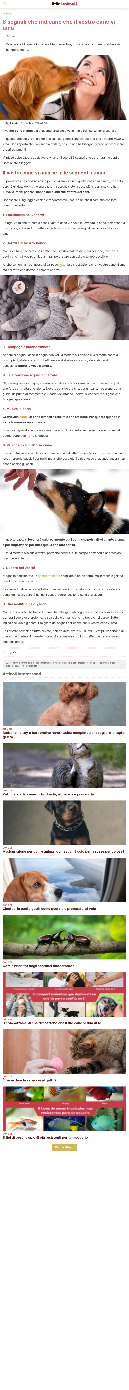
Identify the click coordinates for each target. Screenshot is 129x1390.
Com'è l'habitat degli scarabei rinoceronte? (38, 966)
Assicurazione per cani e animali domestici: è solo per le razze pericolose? (63, 851)
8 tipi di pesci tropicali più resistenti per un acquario (45, 1137)
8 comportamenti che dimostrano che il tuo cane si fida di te (52, 1023)
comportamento (49, 576)
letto (62, 264)
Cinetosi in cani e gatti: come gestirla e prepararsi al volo (49, 909)
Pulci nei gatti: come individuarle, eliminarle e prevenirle (48, 794)
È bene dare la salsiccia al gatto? (29, 1080)
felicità (61, 228)
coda (23, 417)
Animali (7, 13)
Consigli (8, 790)
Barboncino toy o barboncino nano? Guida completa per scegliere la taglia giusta (64, 735)
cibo (32, 186)
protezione (104, 453)
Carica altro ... (64, 1147)
